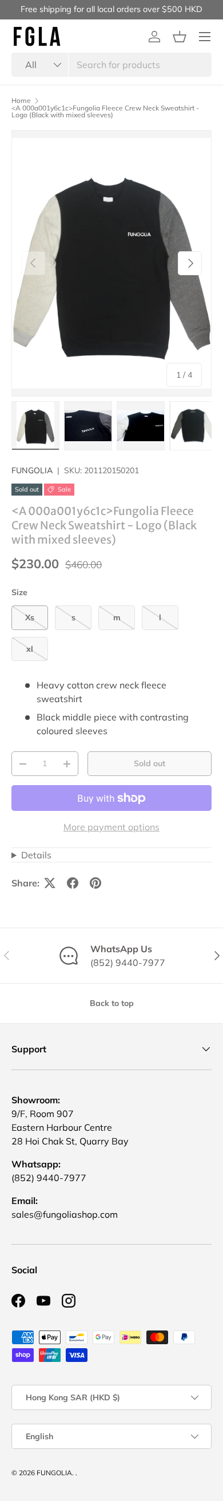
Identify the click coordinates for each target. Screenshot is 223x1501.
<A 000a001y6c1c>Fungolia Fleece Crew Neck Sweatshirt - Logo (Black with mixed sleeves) (105, 111)
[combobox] (111, 65)
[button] (179, 36)
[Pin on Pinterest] (95, 883)
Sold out (149, 763)
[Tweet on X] (49, 883)
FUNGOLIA (32, 470)
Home (21, 100)
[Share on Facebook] (72, 883)
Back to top (112, 1003)
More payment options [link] (111, 827)
